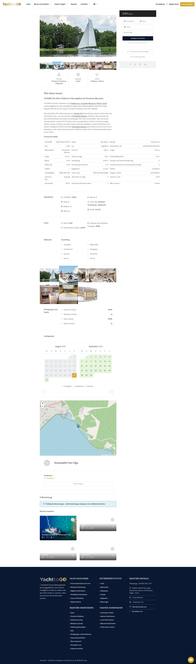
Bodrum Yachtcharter (108, 616)
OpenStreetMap (109, 455)
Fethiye (99, 103)
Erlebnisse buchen (77, 620)
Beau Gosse (86, 555)
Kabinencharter (76, 602)
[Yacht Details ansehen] (58, 528)
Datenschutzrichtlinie (78, 638)
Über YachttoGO (76, 641)
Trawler (103, 594)
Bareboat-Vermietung (78, 587)
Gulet (102, 583)
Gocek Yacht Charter (107, 620)
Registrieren (174, 4)
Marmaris (92, 103)
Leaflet (103, 455)
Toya (83, 525)
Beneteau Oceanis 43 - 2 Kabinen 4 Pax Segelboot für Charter (56, 535)
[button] (78, 426)
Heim (29, 4)
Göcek (104, 103)
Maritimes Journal (77, 623)
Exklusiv (74, 4)
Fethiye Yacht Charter (108, 627)
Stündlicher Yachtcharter (79, 594)
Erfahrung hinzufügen (78, 627)
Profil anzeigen (78, 484)
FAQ (72, 631)
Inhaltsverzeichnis (77, 648)
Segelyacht (104, 598)
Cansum (45, 555)
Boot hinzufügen (187, 4)
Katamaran (104, 591)
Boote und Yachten (41, 4)
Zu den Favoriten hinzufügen (139, 51)
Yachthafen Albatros (79, 116)
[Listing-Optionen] (73, 536)
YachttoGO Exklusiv (77, 616)
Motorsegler (104, 602)
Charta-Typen (59, 4)
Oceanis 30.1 (78, 113)
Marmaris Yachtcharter (108, 623)
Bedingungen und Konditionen (81, 634)
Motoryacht (104, 587)
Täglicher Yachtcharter (78, 591)
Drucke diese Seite (139, 57)
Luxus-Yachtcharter (77, 598)
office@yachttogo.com (139, 607)
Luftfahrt (84, 4)
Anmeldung (160, 4)
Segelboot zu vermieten (79, 103)
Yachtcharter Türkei (107, 613)
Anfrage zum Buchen (138, 38)
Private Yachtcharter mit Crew (80, 583)
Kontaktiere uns (76, 645)
